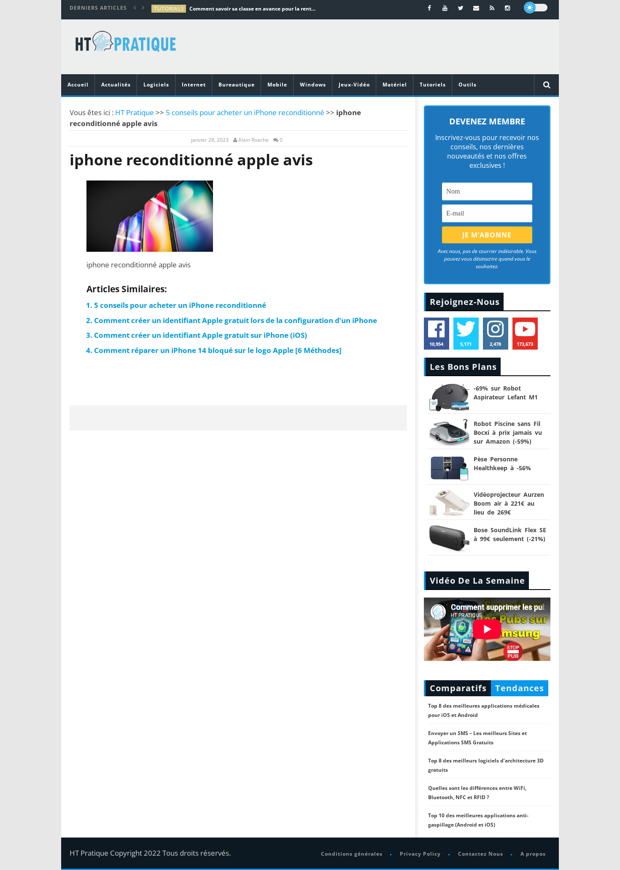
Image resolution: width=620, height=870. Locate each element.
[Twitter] (461, 8)
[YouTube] (445, 8)
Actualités (116, 84)
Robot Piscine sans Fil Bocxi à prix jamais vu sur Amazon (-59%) (508, 432)
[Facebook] (429, 8)
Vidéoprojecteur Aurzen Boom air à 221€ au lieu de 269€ (509, 503)
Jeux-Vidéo (354, 84)
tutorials (169, 8)
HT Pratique (134, 112)
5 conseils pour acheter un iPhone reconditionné (245, 112)
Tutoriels (433, 84)
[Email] (476, 8)
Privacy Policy (420, 853)
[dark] (535, 7)
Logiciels (156, 84)
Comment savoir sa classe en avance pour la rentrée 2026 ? (252, 8)
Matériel (395, 84)
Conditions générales (352, 853)
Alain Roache (253, 140)
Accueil (78, 84)
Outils (467, 84)
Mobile (277, 84)
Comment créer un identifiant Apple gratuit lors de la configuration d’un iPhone (235, 320)
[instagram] (507, 8)
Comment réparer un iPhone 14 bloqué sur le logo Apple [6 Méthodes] (218, 350)
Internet (194, 84)
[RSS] (492, 8)
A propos (533, 853)
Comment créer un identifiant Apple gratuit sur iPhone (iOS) (200, 335)
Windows (313, 84)
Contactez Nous (480, 853)
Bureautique (236, 84)
